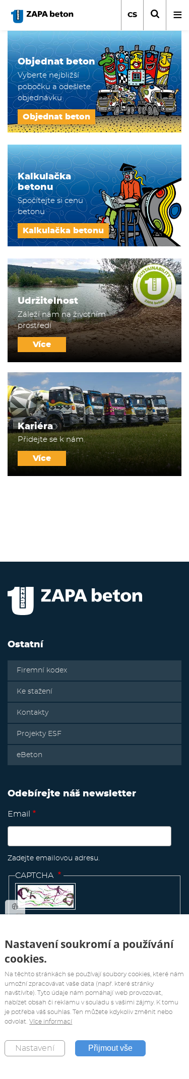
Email (19, 814)
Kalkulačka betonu (63, 231)
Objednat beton (56, 117)
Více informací (50, 1022)
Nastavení (34, 1048)
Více (42, 345)
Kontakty (32, 712)
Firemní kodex (42, 670)
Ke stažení (34, 691)
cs (132, 15)
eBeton (29, 755)
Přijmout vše (110, 1048)
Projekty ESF (39, 733)
